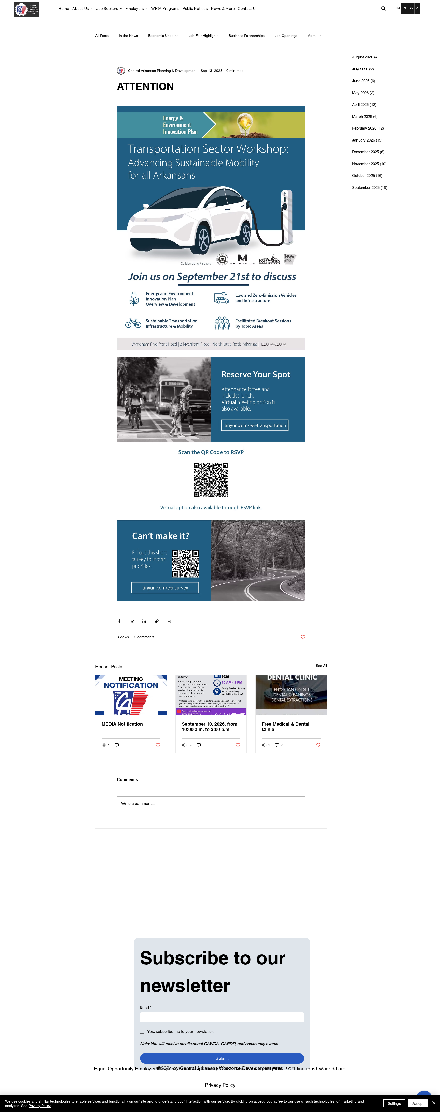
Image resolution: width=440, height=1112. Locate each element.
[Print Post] (169, 621)
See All (321, 665)
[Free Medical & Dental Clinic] (291, 695)
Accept (418, 1103)
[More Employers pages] (146, 8)
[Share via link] (156, 621)
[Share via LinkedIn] (144, 621)
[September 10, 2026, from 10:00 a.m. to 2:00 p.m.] (211, 695)
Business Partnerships (247, 36)
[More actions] (302, 71)
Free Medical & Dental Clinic (285, 726)
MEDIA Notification (122, 724)
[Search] (383, 8)
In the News (128, 36)
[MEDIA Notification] (131, 695)
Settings (394, 1103)
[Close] (434, 1103)
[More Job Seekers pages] (121, 8)
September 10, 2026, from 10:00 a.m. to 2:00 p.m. (209, 726)
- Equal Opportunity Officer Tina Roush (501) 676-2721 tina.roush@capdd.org (220, 1068)
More (311, 36)
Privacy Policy (220, 1085)
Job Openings (286, 36)
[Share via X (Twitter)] (131, 621)
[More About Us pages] (91, 8)
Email (145, 1007)
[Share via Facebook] (119, 621)
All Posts (102, 36)
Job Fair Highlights (203, 36)
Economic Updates (163, 36)
